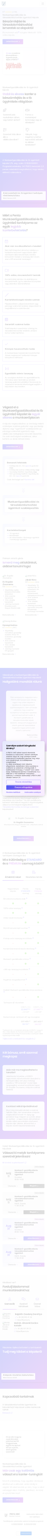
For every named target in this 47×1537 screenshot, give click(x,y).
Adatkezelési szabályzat (32, 792)
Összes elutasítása (23, 782)
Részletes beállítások (13, 792)
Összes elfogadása (23, 787)
